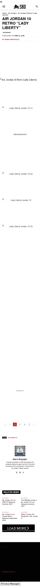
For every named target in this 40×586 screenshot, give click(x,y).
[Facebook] (17, 471)
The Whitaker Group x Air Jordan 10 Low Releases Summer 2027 (29, 503)
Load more (16, 528)
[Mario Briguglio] (20, 451)
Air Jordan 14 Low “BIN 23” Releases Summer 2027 (9, 502)
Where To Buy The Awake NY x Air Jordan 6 (29, 516)
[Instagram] (20, 471)
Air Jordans (12, 13)
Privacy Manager (10, 583)
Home (4, 13)
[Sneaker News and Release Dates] (20, 6)
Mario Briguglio (12, 39)
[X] (23, 471)
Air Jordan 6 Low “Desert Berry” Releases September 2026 (9, 517)
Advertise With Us (8, 572)
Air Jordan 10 (12, 437)
